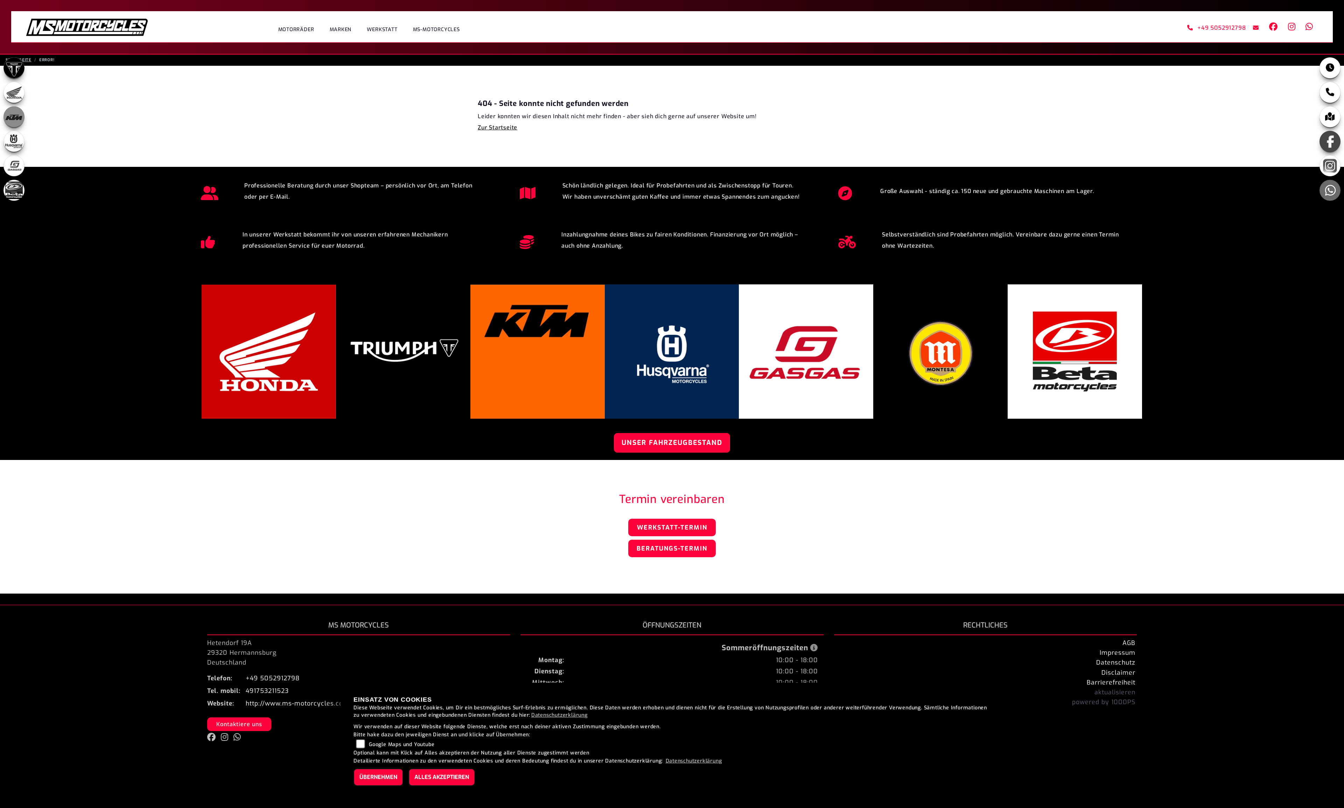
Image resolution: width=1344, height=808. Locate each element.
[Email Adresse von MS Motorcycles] (1254, 27)
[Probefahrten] (847, 240)
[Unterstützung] (208, 240)
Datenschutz (1115, 662)
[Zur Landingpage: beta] (14, 190)
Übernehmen (378, 777)
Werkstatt (382, 29)
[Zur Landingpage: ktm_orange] (14, 116)
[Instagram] (1330, 165)
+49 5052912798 (1222, 27)
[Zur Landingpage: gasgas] (14, 165)
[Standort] (1330, 116)
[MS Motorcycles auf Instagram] (1291, 27)
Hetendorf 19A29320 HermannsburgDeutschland (241, 653)
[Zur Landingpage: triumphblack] (14, 67)
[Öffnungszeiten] (1330, 67)
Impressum (1117, 652)
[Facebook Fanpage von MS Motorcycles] (1273, 27)
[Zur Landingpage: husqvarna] (14, 141)
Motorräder (296, 29)
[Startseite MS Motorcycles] (87, 26)
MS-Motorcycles (436, 29)
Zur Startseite (497, 127)
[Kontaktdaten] (1330, 92)
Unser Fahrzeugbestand (672, 442)
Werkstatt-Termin (672, 527)
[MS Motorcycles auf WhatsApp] (1308, 27)
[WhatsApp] (1330, 190)
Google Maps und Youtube (401, 744)
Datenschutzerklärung (559, 715)
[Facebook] (1330, 141)
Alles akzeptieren (441, 777)
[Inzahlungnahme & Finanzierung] (527, 240)
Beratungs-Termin (672, 548)
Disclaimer (1118, 672)
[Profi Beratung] (209, 191)
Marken (341, 29)
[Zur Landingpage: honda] (14, 92)
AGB (1128, 643)
